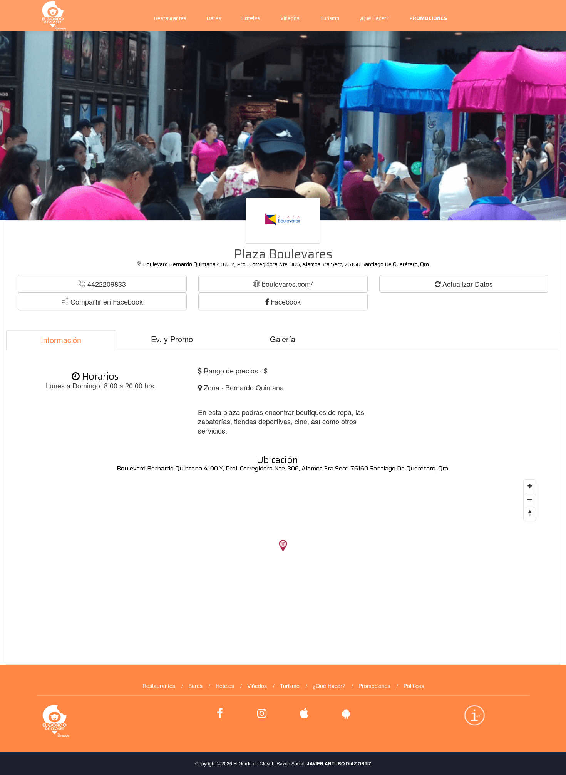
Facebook (285, 301)
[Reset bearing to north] (530, 513)
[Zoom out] (530, 499)
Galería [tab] (282, 339)
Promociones (374, 686)
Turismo (329, 18)
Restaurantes (170, 18)
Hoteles (250, 18)
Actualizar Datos (466, 284)
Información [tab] (61, 339)
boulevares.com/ (286, 284)
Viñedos (290, 18)
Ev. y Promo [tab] (172, 339)
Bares (214, 18)
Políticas (414, 686)
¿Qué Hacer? (374, 18)
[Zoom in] (530, 486)
